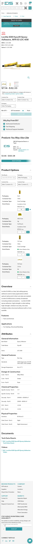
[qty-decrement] (3, 114)
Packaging (3, 103)
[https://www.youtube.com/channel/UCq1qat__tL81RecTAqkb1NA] (13, 541)
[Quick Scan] (17, 3)
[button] (16, 8)
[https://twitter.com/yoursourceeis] (9, 541)
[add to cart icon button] (27, 209)
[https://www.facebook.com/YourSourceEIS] (2, 541)
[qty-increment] (9, 114)
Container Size (4, 97)
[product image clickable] (3, 84)
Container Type (20, 97)
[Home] (9, 3)
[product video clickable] (16, 84)
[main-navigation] (2, 3)
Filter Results (4, 175)
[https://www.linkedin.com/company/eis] (6, 541)
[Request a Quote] (21, 3)
